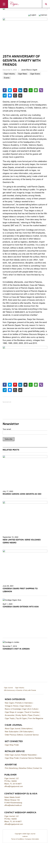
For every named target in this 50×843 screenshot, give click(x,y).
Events (6, 77)
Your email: (7, 429)
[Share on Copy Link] (15, 96)
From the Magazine (35, 718)
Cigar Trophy (10, 718)
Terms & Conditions (17, 839)
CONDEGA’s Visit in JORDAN (16, 649)
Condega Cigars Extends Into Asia (21, 607)
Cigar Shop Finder (12, 744)
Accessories (9, 715)
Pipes (30, 715)
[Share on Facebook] (5, 90)
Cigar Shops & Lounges (14, 712)
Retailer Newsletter (28, 754)
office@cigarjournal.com (13, 786)
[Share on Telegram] (5, 96)
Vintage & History (12, 706)
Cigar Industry (9, 73)
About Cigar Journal (12, 728)
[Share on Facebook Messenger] (10, 96)
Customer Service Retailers (31, 758)
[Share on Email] (25, 90)
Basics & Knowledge (13, 709)
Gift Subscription (26, 731)
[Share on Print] (20, 96)
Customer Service (32, 734)
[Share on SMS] (36, 90)
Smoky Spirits (21, 715)
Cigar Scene (35, 73)
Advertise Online (25, 768)
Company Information (32, 839)
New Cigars (9, 702)
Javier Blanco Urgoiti (29, 69)
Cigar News (22, 73)
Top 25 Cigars (21, 718)
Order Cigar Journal (12, 754)
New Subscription (12, 731)
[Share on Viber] (41, 90)
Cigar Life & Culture (30, 709)
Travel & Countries (32, 712)
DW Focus (25, 4)
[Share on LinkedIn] (20, 90)
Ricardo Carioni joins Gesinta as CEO (22, 494)
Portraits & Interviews (23, 702)
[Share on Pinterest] (15, 90)
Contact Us (37, 768)
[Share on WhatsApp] (31, 90)
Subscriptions (26, 728)
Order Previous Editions (14, 734)
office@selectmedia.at (13, 805)
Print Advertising (11, 768)
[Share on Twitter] (10, 90)
